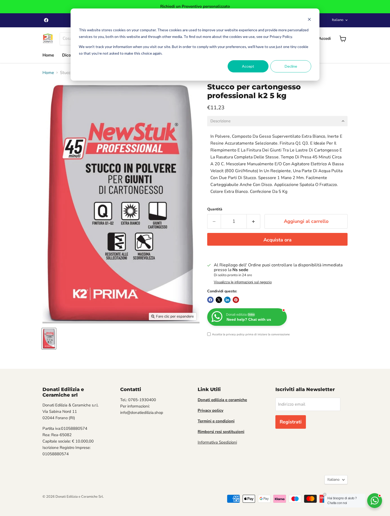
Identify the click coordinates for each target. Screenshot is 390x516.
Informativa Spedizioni (217, 442)
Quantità (214, 209)
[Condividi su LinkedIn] (227, 300)
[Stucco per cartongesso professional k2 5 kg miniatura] (49, 338)
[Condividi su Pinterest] (236, 300)
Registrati (291, 422)
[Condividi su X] (219, 300)
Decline (291, 66)
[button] (277, 121)
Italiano (337, 20)
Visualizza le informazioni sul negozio (243, 282)
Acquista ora (277, 240)
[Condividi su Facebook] (210, 300)
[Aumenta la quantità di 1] (253, 221)
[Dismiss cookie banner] (309, 20)
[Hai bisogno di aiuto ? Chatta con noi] (374, 500)
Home (48, 55)
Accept (248, 66)
